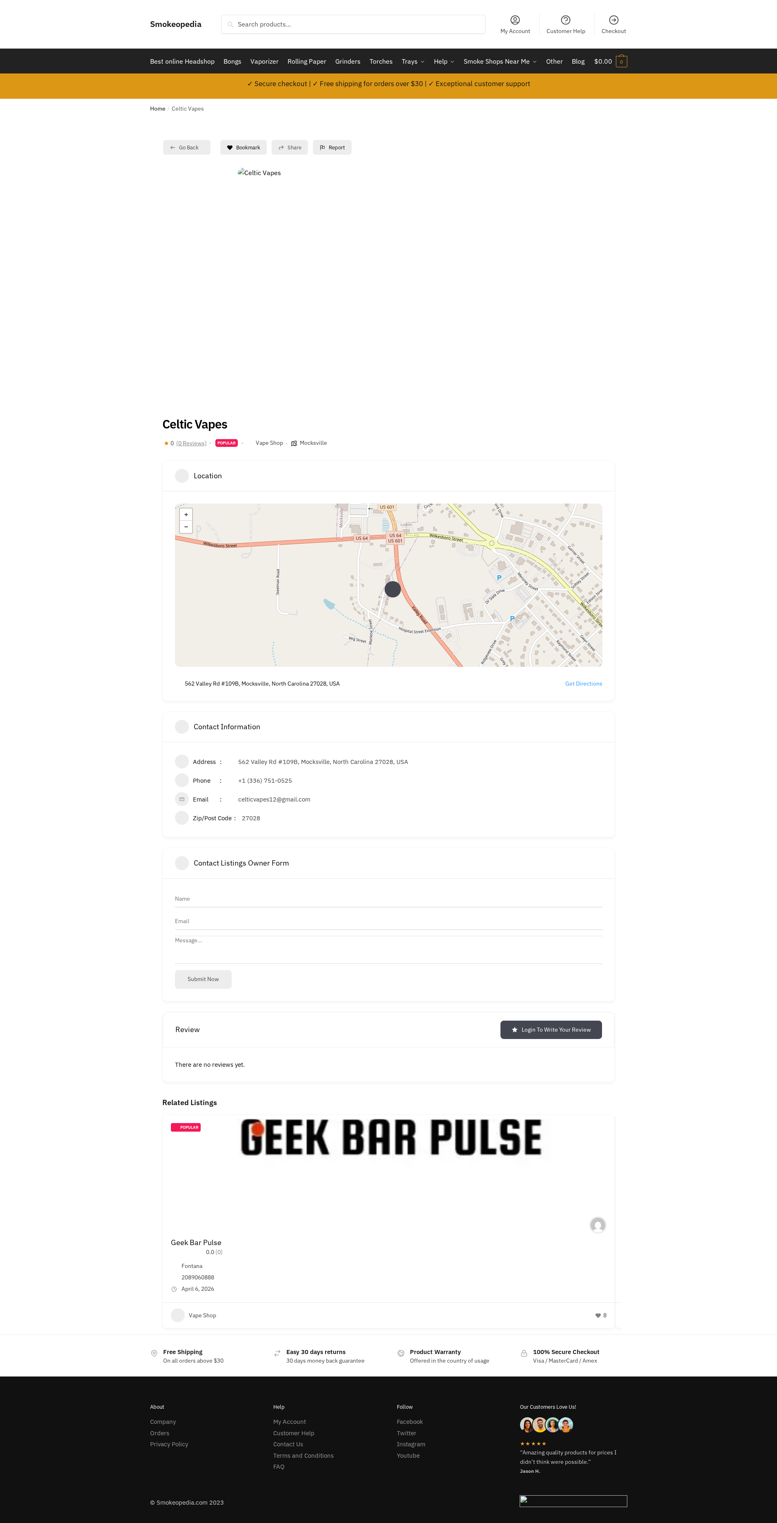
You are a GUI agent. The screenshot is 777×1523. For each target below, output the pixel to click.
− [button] (186, 527)
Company (163, 1421)
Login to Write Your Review (556, 1029)
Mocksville (313, 442)
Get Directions (583, 683)
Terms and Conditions (303, 1455)
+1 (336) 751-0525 (265, 780)
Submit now (203, 979)
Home (158, 108)
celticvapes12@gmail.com (274, 799)
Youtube (408, 1455)
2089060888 (198, 1277)
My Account (515, 31)
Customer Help (566, 31)
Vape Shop (269, 442)
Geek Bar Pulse (196, 1242)
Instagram (411, 1444)
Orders (159, 1433)
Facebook (410, 1421)
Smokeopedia (175, 23)
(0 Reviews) (191, 443)
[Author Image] (598, 1225)
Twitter (406, 1433)
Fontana (192, 1266)
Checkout (614, 31)
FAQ (279, 1466)
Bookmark (248, 147)
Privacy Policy (169, 1444)
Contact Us (288, 1444)
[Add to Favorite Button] (600, 1129)
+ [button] (186, 514)
